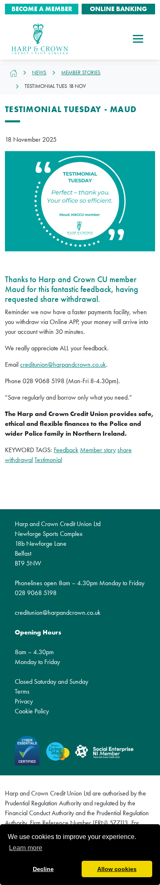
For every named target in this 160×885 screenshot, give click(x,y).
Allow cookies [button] (117, 869)
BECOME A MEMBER (41, 9)
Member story (98, 450)
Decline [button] (43, 869)
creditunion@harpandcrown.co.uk (63, 364)
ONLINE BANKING (118, 9)
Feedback (66, 450)
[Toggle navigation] (138, 38)
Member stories (81, 72)
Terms (22, 691)
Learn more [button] (25, 847)
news (39, 72)
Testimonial (48, 459)
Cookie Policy (32, 711)
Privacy (24, 701)
